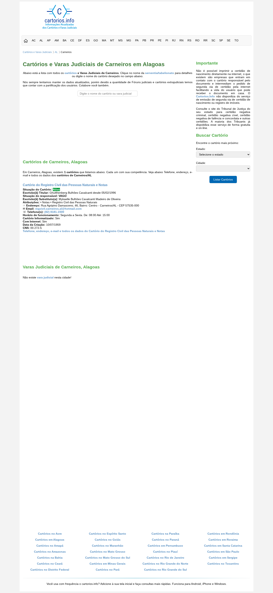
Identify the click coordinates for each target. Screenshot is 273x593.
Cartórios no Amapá (49, 545)
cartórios (71, 73)
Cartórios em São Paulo (223, 551)
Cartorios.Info (205, 96)
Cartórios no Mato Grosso (107, 551)
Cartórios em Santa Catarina (223, 545)
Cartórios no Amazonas (50, 551)
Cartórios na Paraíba (165, 533)
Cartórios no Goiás (108, 539)
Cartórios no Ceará (50, 563)
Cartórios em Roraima (223, 539)
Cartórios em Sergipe (223, 557)
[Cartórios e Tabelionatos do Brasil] (26, 41)
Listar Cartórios (223, 179)
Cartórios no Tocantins (223, 563)
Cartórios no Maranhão (107, 545)
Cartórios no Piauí (165, 551)
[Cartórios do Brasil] (59, 28)
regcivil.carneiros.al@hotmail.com (58, 208)
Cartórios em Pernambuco (165, 545)
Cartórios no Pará (108, 569)
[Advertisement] (175, 14)
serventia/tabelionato (159, 73)
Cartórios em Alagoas (49, 539)
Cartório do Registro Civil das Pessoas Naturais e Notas (65, 185)
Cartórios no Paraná (165, 539)
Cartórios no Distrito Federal (49, 569)
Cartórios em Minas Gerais (108, 563)
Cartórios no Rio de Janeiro (165, 557)
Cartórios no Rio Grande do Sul (165, 569)
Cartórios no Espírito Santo (107, 533)
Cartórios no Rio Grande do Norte (165, 563)
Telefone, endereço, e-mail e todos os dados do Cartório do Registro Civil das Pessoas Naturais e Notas (94, 231)
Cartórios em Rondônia (223, 533)
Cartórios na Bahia (50, 557)
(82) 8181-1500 (54, 211)
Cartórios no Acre (50, 533)
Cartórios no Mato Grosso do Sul (107, 557)
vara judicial (45, 277)
